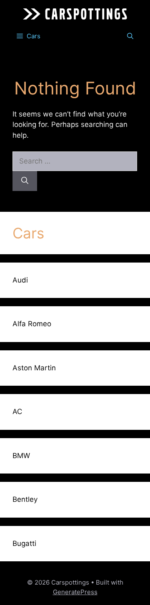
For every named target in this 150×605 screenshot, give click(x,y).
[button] (130, 36)
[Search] (24, 181)
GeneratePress (75, 592)
